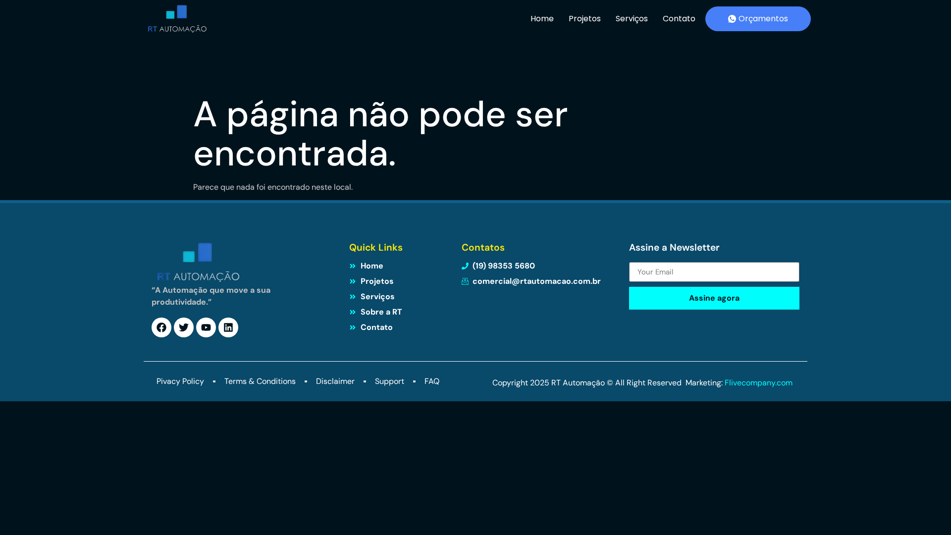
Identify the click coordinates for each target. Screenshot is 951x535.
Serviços (632, 18)
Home (542, 18)
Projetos (585, 18)
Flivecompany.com (759, 382)
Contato (679, 18)
